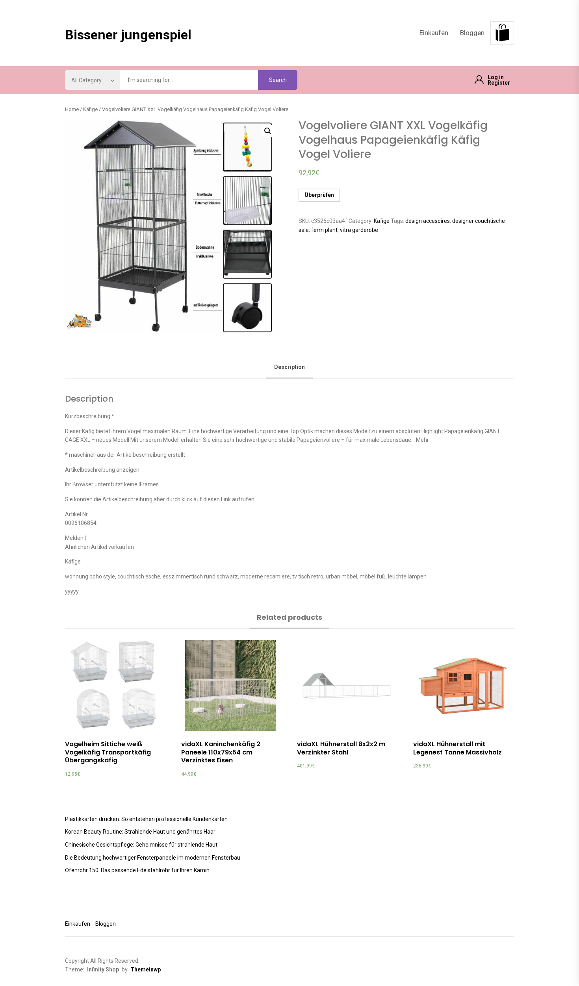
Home (72, 109)
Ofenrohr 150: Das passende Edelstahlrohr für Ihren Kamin (137, 870)
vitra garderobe (359, 230)
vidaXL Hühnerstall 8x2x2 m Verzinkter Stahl (341, 748)
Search (278, 80)
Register (499, 82)
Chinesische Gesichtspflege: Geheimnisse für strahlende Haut (141, 844)
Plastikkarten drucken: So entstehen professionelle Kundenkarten (146, 819)
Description (289, 367)
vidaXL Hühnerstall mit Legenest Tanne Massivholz (457, 748)
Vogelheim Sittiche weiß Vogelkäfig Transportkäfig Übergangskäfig (108, 752)
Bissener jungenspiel (128, 35)
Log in (496, 77)
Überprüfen (319, 195)
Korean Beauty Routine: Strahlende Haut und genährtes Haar (140, 831)
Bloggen (472, 33)
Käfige (90, 109)
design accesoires (427, 221)
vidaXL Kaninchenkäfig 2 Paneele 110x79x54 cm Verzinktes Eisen (220, 752)
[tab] (289, 367)
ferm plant (324, 230)
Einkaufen (433, 33)
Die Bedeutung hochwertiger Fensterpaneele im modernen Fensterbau (152, 857)
